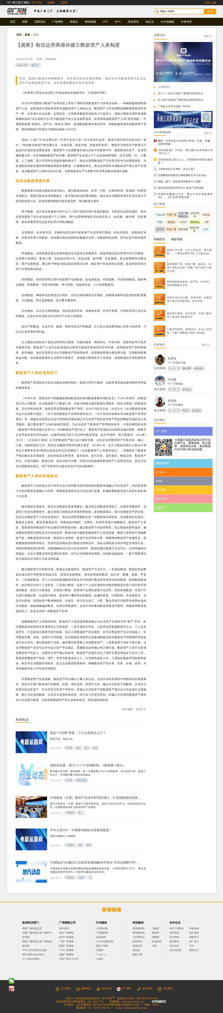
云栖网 (99, 950)
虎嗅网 (155, 937)
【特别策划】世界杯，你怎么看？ (177, 169)
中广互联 (37, 2)
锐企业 (149, 21)
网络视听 (187, 368)
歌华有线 (64, 928)
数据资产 (36, 65)
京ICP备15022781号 (147, 998)
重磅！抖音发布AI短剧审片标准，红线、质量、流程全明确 (185, 142)
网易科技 (137, 946)
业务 (80, 845)
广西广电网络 (66, 941)
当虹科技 (174, 946)
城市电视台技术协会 (33, 954)
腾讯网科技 (139, 932)
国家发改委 (81, 780)
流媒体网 (101, 937)
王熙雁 (172, 379)
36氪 (154, 946)
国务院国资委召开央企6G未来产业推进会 (181, 188)
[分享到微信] (11, 981)
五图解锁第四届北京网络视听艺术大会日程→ (183, 175)
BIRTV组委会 (176, 928)
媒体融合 (199, 368)
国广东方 (194, 941)
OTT (105, 21)
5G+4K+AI (174, 368)
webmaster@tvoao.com (132, 1001)
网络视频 (90, 21)
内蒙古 (81, 877)
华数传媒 (194, 928)
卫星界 (64, 2)
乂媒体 (99, 959)
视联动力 (194, 950)
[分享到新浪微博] (11, 988)
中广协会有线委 (30, 959)
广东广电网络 (66, 950)
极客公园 (137, 954)
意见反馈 (147, 988)
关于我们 (66, 988)
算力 (87, 748)
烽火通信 (194, 932)
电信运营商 (22, 65)
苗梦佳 (172, 358)
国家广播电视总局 (32, 928)
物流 (95, 748)
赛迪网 (155, 932)
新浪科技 (137, 941)
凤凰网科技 (139, 928)
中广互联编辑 (175, 383)
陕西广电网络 (66, 946)
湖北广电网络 (66, 932)
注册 (213, 2)
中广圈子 (127, 988)
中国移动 (70, 845)
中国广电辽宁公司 (69, 959)
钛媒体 (136, 950)
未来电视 (174, 932)
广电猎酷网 (102, 932)
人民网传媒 (102, 928)
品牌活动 (39, 21)
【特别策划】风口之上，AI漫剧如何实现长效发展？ (185, 161)
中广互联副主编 (177, 362)
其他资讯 (133, 21)
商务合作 (107, 988)
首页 (13, 21)
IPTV (118, 21)
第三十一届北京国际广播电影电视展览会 (180, 93)
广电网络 (57, 21)
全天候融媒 (167, 21)
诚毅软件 (194, 937)
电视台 (74, 21)
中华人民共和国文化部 (34, 950)
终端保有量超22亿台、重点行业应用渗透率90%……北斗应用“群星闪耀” (185, 196)
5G (90, 877)
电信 (78, 748)
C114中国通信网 (104, 941)
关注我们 (168, 988)
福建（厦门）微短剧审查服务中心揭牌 (179, 181)
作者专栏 (186, 21)
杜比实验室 (175, 950)
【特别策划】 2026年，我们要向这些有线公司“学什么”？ (185, 152)
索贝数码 (174, 941)
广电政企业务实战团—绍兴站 (174, 106)
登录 (207, 2)
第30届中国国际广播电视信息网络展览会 (180, 100)
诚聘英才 (86, 988)
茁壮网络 (174, 937)
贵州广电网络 (66, 937)
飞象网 (155, 928)
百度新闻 (157, 941)
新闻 (27, 34)
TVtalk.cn (101, 954)
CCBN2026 (164, 87)
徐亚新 (172, 400)
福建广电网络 (66, 954)
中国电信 (70, 812)
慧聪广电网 (102, 946)
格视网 (51, 2)
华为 (194, 946)
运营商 (69, 748)
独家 (25, 21)
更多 (206, 36)
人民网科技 (139, 937)
